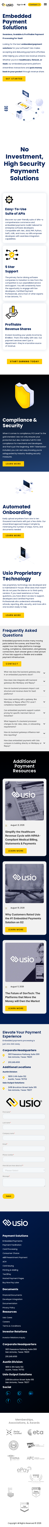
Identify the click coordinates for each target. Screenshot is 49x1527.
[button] (45, 4)
